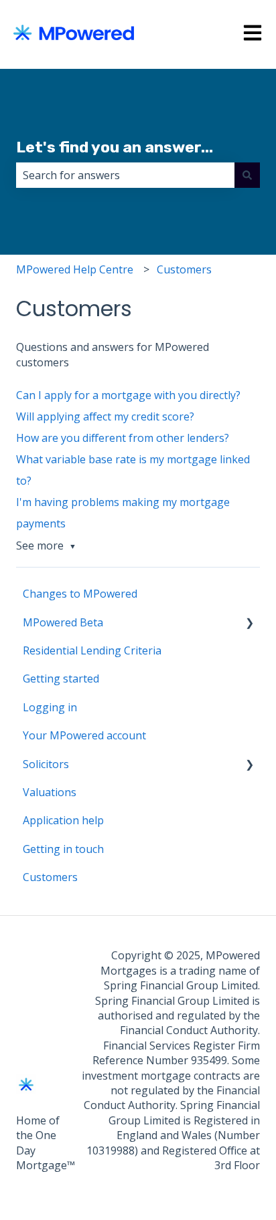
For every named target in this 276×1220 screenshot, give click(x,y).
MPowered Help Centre (74, 269)
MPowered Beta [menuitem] (63, 622)
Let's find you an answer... (114, 147)
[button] (249, 623)
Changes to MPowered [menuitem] (80, 593)
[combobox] (125, 175)
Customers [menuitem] (50, 877)
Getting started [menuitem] (61, 678)
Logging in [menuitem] (50, 707)
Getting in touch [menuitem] (63, 849)
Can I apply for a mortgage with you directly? (128, 395)
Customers (184, 269)
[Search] (247, 175)
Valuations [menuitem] (49, 792)
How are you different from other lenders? (122, 438)
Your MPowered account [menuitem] (84, 735)
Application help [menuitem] (63, 820)
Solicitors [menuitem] (46, 764)
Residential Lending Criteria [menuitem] (92, 650)
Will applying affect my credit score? (105, 416)
